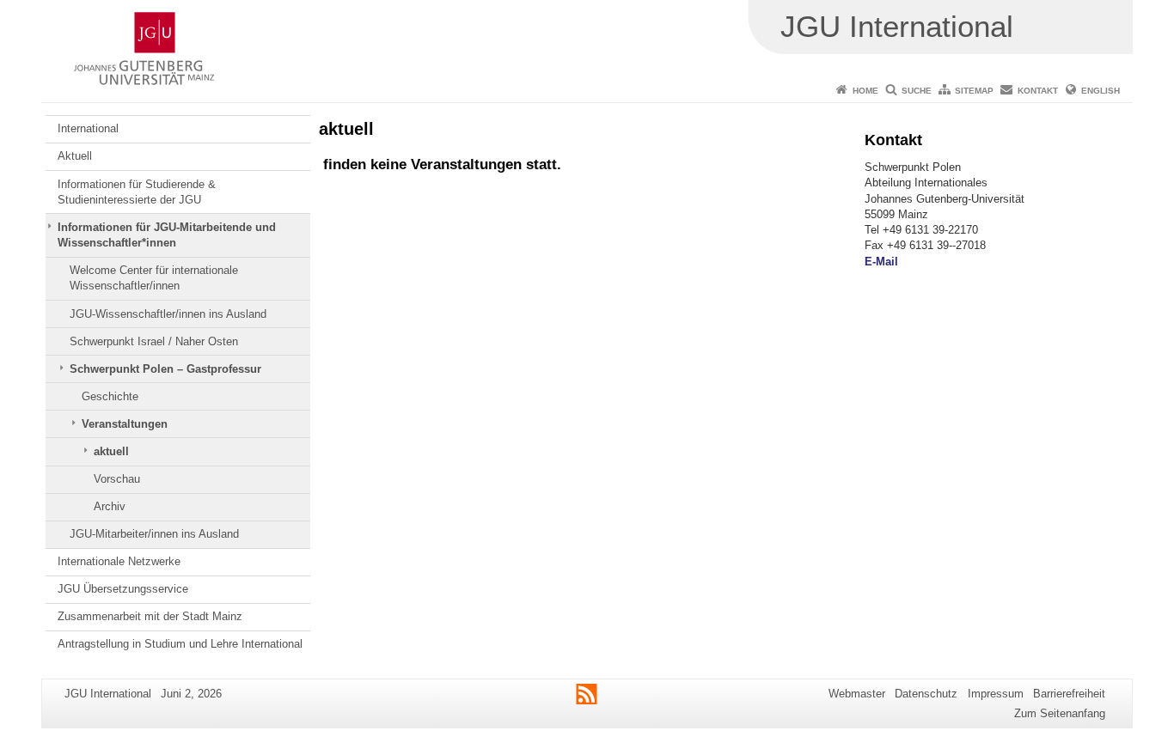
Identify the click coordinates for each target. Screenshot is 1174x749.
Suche (917, 90)
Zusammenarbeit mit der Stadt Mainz (150, 616)
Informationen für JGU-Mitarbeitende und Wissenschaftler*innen (167, 235)
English (1100, 90)
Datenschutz (926, 693)
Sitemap (974, 90)
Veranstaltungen (125, 423)
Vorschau (117, 478)
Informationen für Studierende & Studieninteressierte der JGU (137, 192)
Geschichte (110, 396)
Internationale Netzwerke (119, 561)
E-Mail (881, 261)
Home (865, 90)
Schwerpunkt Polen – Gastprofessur (165, 368)
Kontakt (1038, 90)
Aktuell (75, 155)
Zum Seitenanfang (1059, 713)
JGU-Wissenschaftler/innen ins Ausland (168, 314)
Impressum (996, 693)
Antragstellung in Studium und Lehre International (180, 643)
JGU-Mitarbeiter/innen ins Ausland (154, 533)
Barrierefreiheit (1069, 693)
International (88, 128)
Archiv (109, 506)
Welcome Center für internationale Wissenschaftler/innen (154, 278)
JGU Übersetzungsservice (123, 588)
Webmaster (857, 693)
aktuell (111, 451)
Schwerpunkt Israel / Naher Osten (154, 341)
